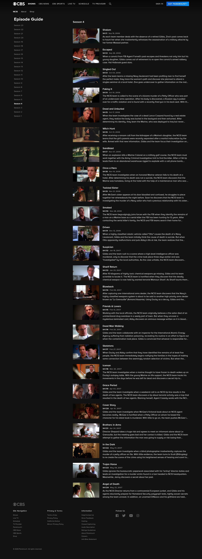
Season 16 (18, 54)
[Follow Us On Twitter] (124, 515)
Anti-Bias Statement (89, 539)
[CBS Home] (19, 504)
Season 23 (18, 25)
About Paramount (88, 533)
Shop (32, 12)
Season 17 (18, 50)
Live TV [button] (71, 4)
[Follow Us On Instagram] (137, 515)
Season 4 (18, 104)
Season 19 (18, 42)
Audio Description (88, 527)
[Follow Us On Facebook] (117, 515)
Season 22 (18, 29)
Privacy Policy (52, 518)
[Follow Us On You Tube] (131, 515)
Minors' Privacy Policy (55, 524)
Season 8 (18, 87)
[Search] (110, 4)
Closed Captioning (88, 524)
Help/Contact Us (87, 515)
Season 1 (18, 116)
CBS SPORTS (58, 4)
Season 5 (18, 100)
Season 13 (18, 67)
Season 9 (18, 83)
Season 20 (18, 38)
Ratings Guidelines (88, 530)
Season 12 (18, 71)
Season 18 (18, 46)
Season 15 (18, 58)
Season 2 (18, 112)
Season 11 (18, 75)
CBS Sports (17, 533)
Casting (84, 521)
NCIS (15, 12)
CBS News (17, 530)
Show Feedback (87, 518)
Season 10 (18, 79)
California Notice (53, 521)
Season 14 (18, 62)
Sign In (159, 4)
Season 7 (18, 91)
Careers (84, 536)
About (23, 12)
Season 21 (18, 34)
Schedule (84, 4)
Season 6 (18, 95)
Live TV (16, 518)
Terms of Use (52, 515)
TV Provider (99, 4)
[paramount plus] (19, 3)
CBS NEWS (44, 4)
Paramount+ (17, 527)
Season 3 (18, 108)
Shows (31, 4)
